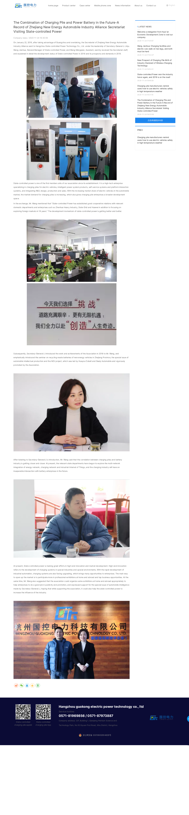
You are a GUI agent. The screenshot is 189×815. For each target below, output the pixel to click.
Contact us (151, 5)
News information (122, 5)
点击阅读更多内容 (155, 120)
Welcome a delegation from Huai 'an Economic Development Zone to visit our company (155, 34)
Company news (20, 38)
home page (53, 5)
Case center (85, 5)
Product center (68, 5)
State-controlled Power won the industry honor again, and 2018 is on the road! (155, 75)
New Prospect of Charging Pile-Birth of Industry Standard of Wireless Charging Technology (154, 63)
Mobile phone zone (102, 5)
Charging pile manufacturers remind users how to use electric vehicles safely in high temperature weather (155, 88)
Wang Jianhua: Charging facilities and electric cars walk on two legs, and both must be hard (154, 49)
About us (138, 5)
